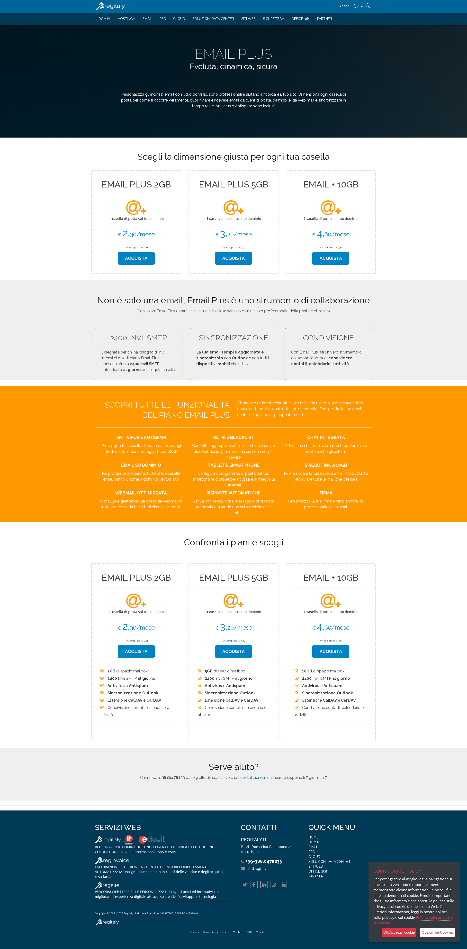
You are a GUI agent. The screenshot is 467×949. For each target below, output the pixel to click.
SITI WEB (248, 19)
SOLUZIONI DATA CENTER (213, 19)
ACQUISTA (136, 258)
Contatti (238, 932)
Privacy (194, 932)
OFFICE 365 (300, 19)
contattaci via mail (256, 777)
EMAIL (147, 19)
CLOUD (179, 19)
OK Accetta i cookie (399, 932)
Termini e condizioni (216, 932)
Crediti (260, 932)
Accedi (344, 6)
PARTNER (324, 19)
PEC (163, 19)
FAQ (249, 932)
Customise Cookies (437, 932)
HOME (313, 837)
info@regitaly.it (257, 869)
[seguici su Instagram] (273, 885)
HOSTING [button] (125, 19)
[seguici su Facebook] (254, 885)
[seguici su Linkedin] (264, 885)
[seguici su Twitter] (244, 885)
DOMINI (104, 19)
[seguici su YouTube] (283, 885)
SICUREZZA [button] (272, 19)
